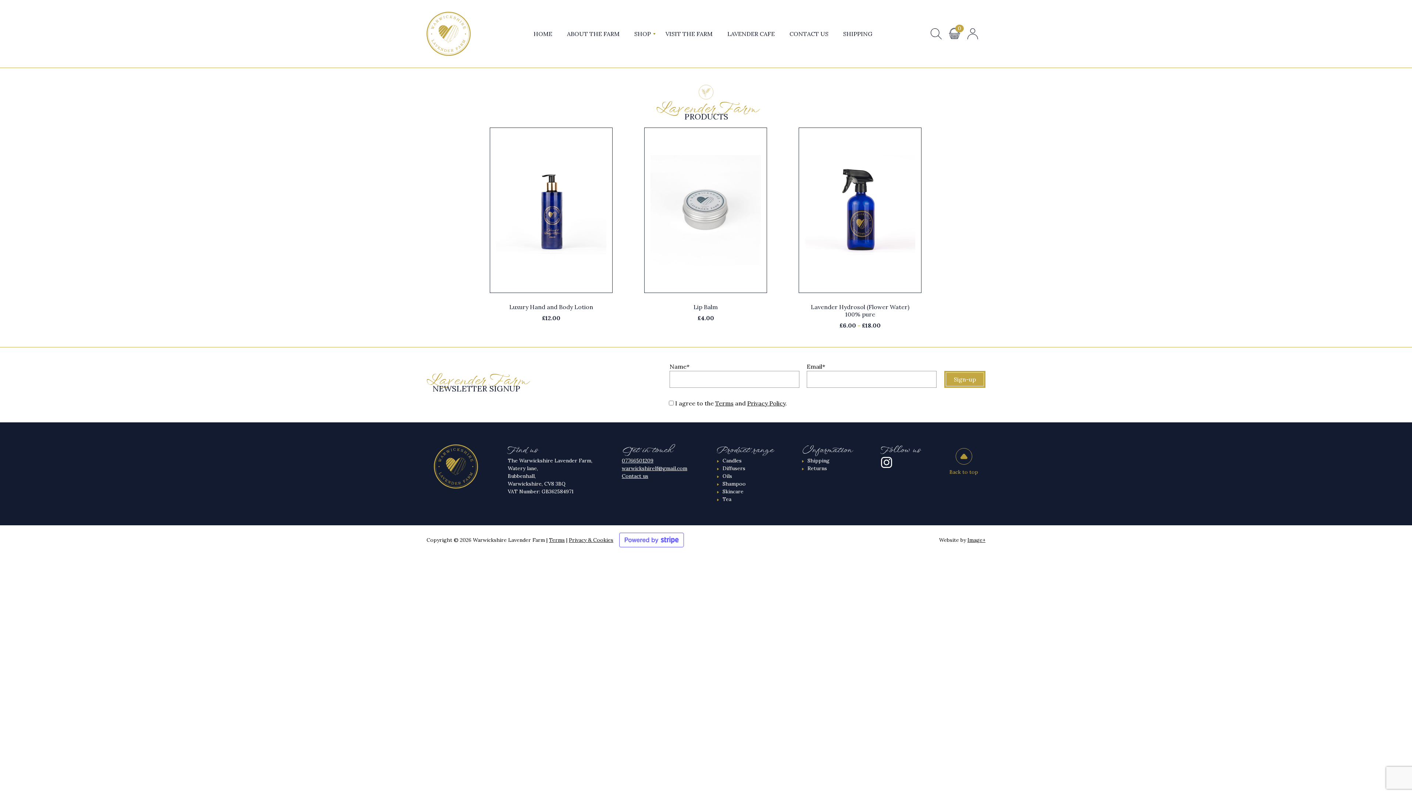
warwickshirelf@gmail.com (654, 468)
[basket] (954, 33)
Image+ (976, 540)
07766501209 (637, 460)
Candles (732, 460)
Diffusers (734, 468)
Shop (642, 33)
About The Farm (593, 33)
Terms (724, 403)
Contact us (635, 476)
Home (543, 33)
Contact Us (808, 33)
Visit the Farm (689, 33)
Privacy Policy (766, 403)
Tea (727, 499)
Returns (817, 468)
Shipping (857, 33)
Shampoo (734, 483)
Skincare (733, 491)
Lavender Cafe (751, 33)
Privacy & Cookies (591, 540)
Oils (727, 476)
